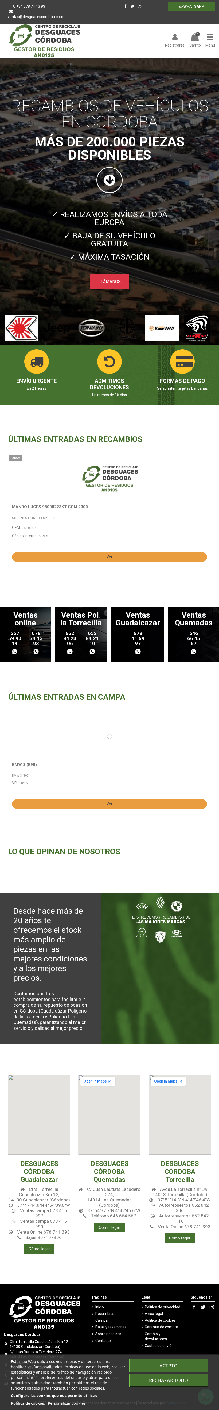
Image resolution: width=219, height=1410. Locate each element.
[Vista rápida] (206, 472)
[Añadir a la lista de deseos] (206, 463)
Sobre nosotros (108, 1334)
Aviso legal (154, 1314)
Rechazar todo (168, 1380)
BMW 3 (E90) (24, 764)
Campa (101, 1320)
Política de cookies (160, 1320)
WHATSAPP (193, 6)
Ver (109, 557)
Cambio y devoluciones (156, 1336)
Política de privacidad (162, 1307)
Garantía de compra (161, 1327)
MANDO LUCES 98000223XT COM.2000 (50, 506)
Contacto (103, 1340)
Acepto (168, 1365)
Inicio (99, 1307)
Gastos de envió (158, 1345)
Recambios (104, 1314)
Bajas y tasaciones (111, 1327)
